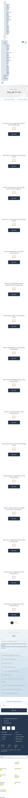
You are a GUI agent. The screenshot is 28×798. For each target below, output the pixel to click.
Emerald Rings (9, 17)
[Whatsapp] (8, 728)
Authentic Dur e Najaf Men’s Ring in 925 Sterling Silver (14, 124)
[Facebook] (4, 728)
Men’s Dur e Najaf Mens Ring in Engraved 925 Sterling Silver (14, 284)
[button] (4, 40)
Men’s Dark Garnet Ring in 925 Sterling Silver (14, 412)
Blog (5, 36)
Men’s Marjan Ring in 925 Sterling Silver (14, 316)
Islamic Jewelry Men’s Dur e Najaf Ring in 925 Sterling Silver (14, 508)
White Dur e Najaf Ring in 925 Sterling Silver (14, 220)
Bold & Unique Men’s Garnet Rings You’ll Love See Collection (14, 188)
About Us (6, 34)
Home (5, 1)
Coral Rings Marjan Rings (8, 31)
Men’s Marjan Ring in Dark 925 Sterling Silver (14, 252)
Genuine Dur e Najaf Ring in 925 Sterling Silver (14, 572)
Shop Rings (2, 797)
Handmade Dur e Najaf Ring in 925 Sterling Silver (14, 476)
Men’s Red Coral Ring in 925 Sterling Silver (14, 156)
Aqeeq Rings (8, 5)
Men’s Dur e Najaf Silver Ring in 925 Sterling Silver (14, 540)
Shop (5, 3)
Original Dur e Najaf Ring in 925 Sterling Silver (14, 604)
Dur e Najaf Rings (8, 25)
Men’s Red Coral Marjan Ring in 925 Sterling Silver (14, 380)
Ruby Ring (8, 14)
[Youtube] (13, 728)
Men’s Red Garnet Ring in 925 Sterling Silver (14, 444)
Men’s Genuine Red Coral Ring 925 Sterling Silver (14, 348)
